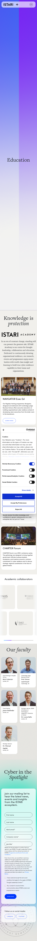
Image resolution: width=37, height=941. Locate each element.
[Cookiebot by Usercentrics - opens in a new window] (26, 430)
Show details (26, 490)
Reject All (18, 509)
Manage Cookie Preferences (18, 456)
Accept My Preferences (19, 503)
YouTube (21, 916)
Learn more (9, 420)
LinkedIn (10, 916)
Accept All (18, 496)
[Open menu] (31, 4)
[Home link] (11, 4)
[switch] (32, 470)
